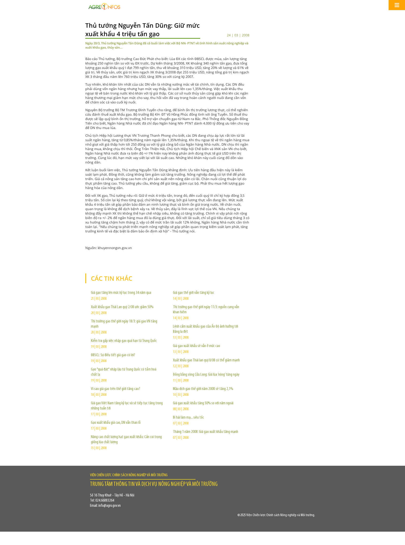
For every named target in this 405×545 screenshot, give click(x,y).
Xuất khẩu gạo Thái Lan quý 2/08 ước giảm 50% (122, 307)
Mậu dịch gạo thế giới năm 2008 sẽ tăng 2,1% (203, 389)
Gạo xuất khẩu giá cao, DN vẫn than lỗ (116, 423)
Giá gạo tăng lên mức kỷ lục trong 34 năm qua (121, 293)
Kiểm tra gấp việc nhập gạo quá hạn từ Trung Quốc (124, 341)
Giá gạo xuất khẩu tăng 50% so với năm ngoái (203, 403)
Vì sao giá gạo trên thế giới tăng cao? (115, 389)
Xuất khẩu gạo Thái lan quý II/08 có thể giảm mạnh (206, 360)
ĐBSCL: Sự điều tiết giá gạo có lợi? (113, 355)
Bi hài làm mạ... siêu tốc (188, 418)
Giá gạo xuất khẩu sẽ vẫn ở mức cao (196, 346)
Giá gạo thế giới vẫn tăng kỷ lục (193, 293)
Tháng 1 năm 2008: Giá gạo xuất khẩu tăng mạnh (205, 432)
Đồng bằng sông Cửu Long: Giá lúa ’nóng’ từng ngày (206, 375)
